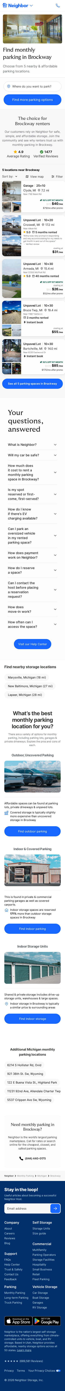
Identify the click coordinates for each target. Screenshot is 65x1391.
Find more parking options (32, 100)
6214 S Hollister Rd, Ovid (24, 1065)
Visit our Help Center (32, 644)
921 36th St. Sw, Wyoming (25, 1074)
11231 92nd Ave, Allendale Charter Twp (34, 1091)
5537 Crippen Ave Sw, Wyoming (29, 1100)
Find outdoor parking (32, 831)
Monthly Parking (25, 1175)
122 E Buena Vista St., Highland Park (32, 1082)
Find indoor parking (32, 929)
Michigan (42, 1175)
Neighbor (9, 1175)
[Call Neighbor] (58, 6)
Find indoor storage (32, 1019)
